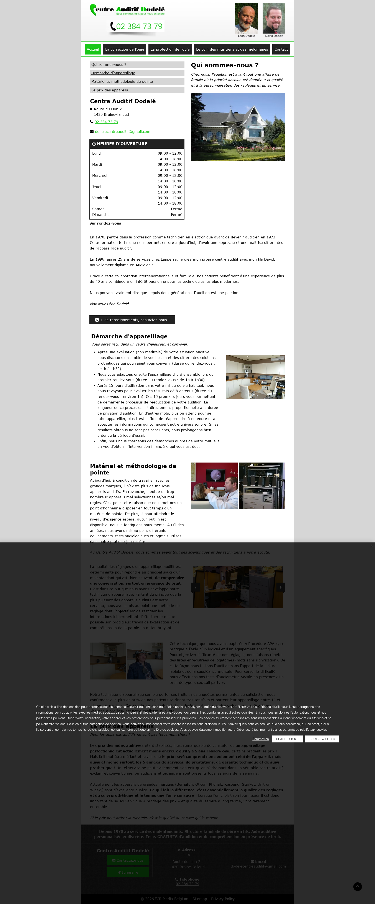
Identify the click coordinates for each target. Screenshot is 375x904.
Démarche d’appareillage (113, 73)
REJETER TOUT (287, 739)
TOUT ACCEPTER (322, 739)
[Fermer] (371, 546)
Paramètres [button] (260, 739)
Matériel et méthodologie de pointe (122, 81)
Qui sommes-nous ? (108, 64)
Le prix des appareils (109, 90)
